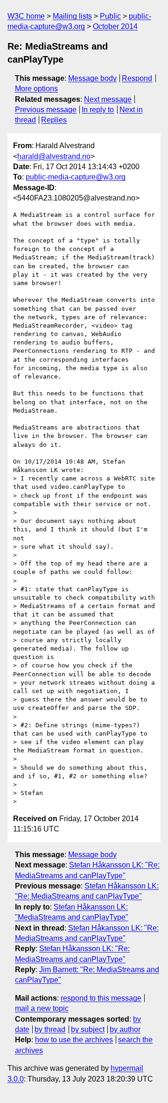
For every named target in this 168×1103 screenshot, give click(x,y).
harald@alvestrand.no (54, 156)
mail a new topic (42, 1008)
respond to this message (101, 998)
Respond (137, 78)
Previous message (46, 110)
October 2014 (115, 26)
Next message (108, 99)
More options (36, 89)
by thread (50, 1029)
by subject (88, 1029)
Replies (54, 120)
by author (125, 1029)
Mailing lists (72, 16)
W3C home (26, 16)
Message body (92, 78)
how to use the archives (74, 1040)
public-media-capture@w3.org (76, 177)
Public (110, 16)
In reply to (98, 110)
